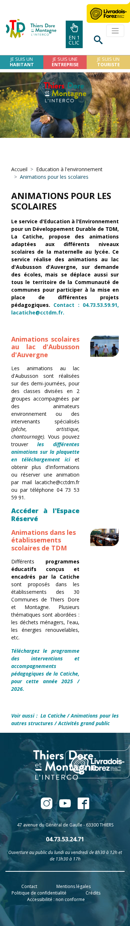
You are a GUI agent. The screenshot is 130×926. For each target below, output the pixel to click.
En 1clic (74, 40)
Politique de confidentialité (39, 893)
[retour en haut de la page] (105, 902)
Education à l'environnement (69, 169)
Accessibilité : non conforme (56, 899)
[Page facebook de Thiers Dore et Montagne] (47, 807)
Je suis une (65, 62)
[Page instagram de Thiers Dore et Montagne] (80, 807)
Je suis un (22, 62)
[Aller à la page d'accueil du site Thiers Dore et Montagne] (28, 28)
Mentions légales (73, 886)
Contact (29, 886)
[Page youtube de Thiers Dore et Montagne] (65, 807)
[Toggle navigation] (115, 31)
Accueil (19, 169)
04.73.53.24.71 (65, 839)
